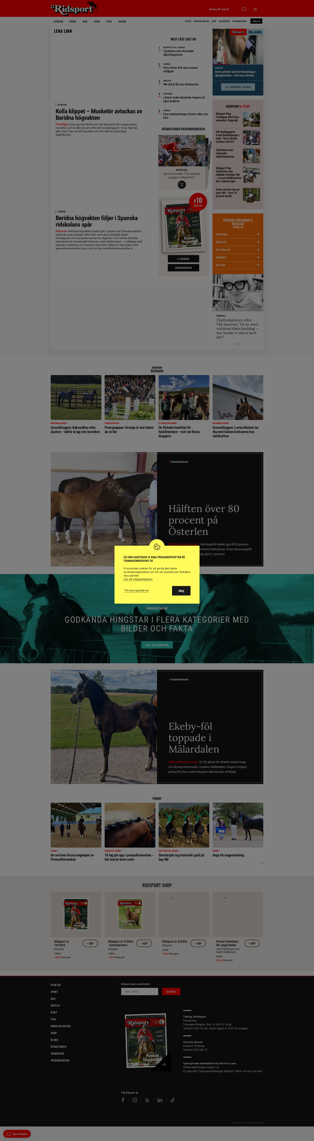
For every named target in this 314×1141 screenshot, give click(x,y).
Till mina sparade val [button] (136, 590)
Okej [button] (181, 591)
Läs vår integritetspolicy (138, 579)
